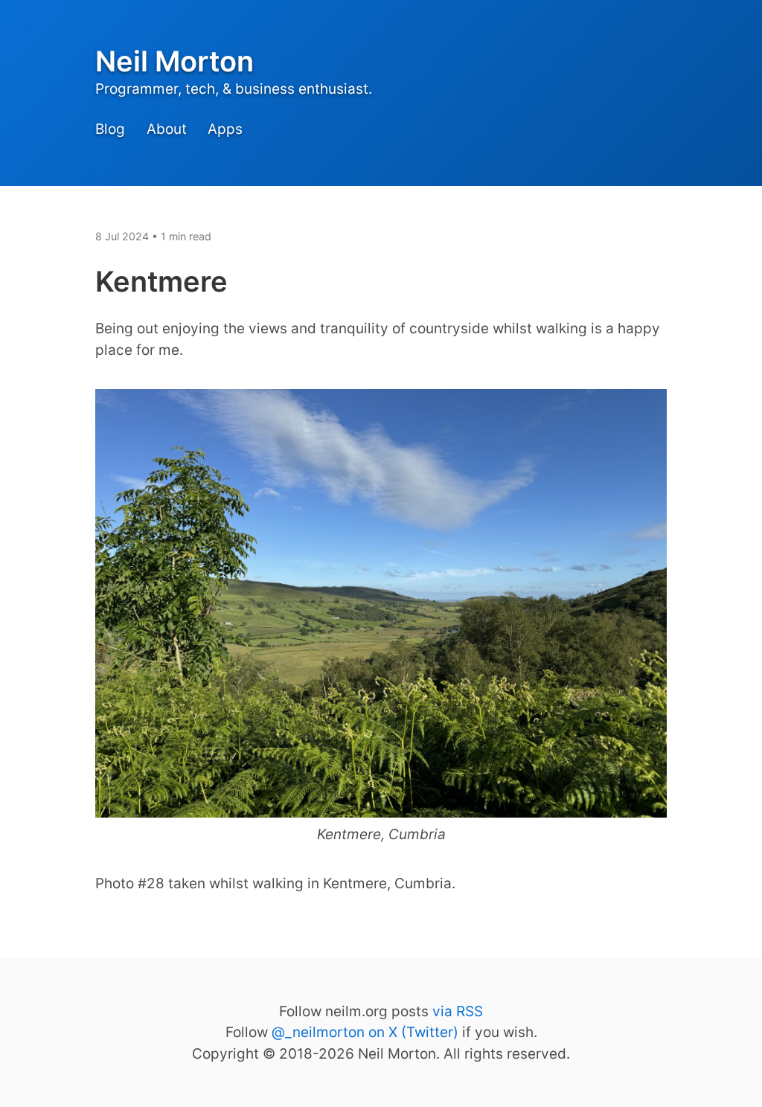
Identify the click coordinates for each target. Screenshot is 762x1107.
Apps (225, 129)
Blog (110, 129)
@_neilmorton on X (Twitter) (365, 1032)
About (167, 129)
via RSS (457, 1011)
